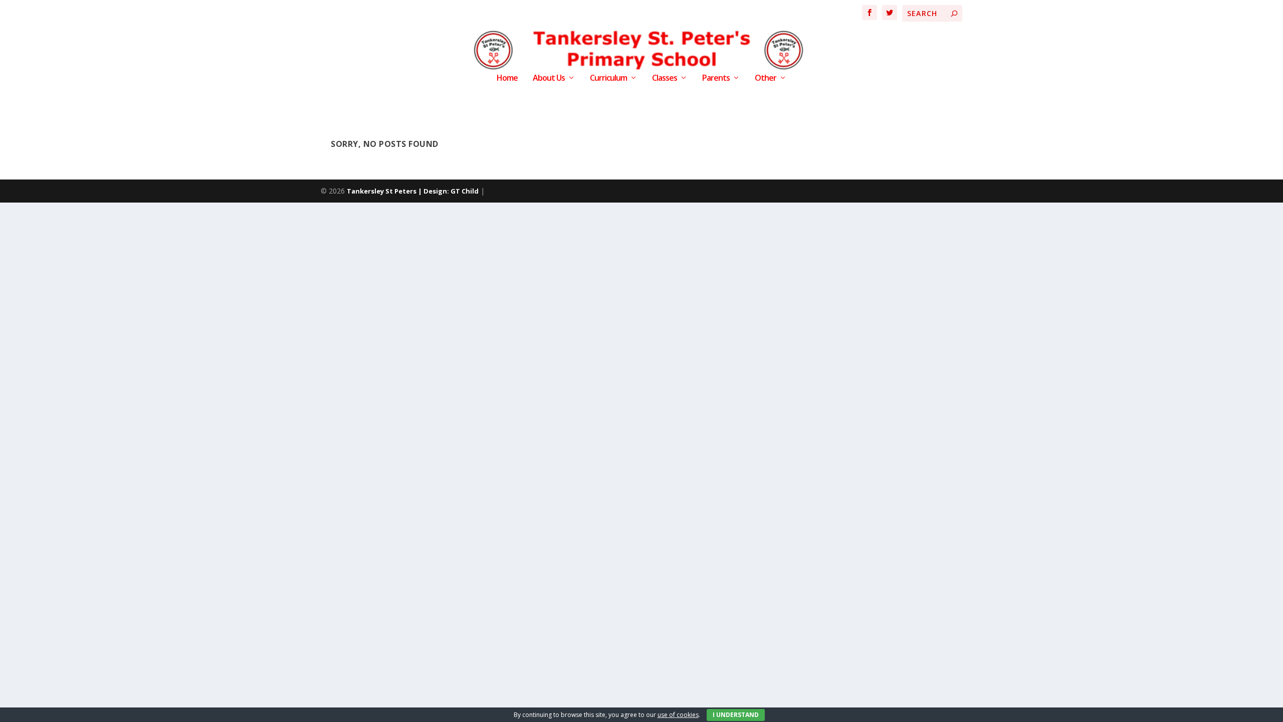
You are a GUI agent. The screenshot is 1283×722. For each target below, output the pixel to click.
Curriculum (608, 78)
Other (765, 78)
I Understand (736, 714)
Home (507, 78)
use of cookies (678, 714)
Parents (716, 78)
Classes (664, 78)
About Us (549, 78)
